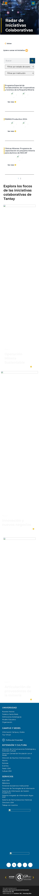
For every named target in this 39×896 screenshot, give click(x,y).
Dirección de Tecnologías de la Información (18, 788)
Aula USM (6, 781)
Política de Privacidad (14, 740)
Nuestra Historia (8, 712)
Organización (7, 722)
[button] (33, 3)
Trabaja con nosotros (10, 805)
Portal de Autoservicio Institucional (15, 786)
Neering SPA (27, 893)
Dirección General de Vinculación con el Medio (17, 754)
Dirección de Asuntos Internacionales (16, 758)
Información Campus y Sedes (13, 732)
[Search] (32, 60)
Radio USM (6, 768)
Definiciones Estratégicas (11, 717)
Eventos (5, 766)
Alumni (4, 761)
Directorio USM (8, 803)
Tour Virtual (6, 735)
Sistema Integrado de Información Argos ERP (17, 796)
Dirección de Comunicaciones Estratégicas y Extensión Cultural (19, 750)
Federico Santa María (10, 714)
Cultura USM (7, 771)
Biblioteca (6, 783)
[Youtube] (19, 865)
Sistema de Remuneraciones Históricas (17, 800)
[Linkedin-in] (30, 865)
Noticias (5, 763)
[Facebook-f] (8, 865)
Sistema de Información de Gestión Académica (15, 792)
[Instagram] (25, 865)
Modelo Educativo (9, 720)
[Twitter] (14, 865)
